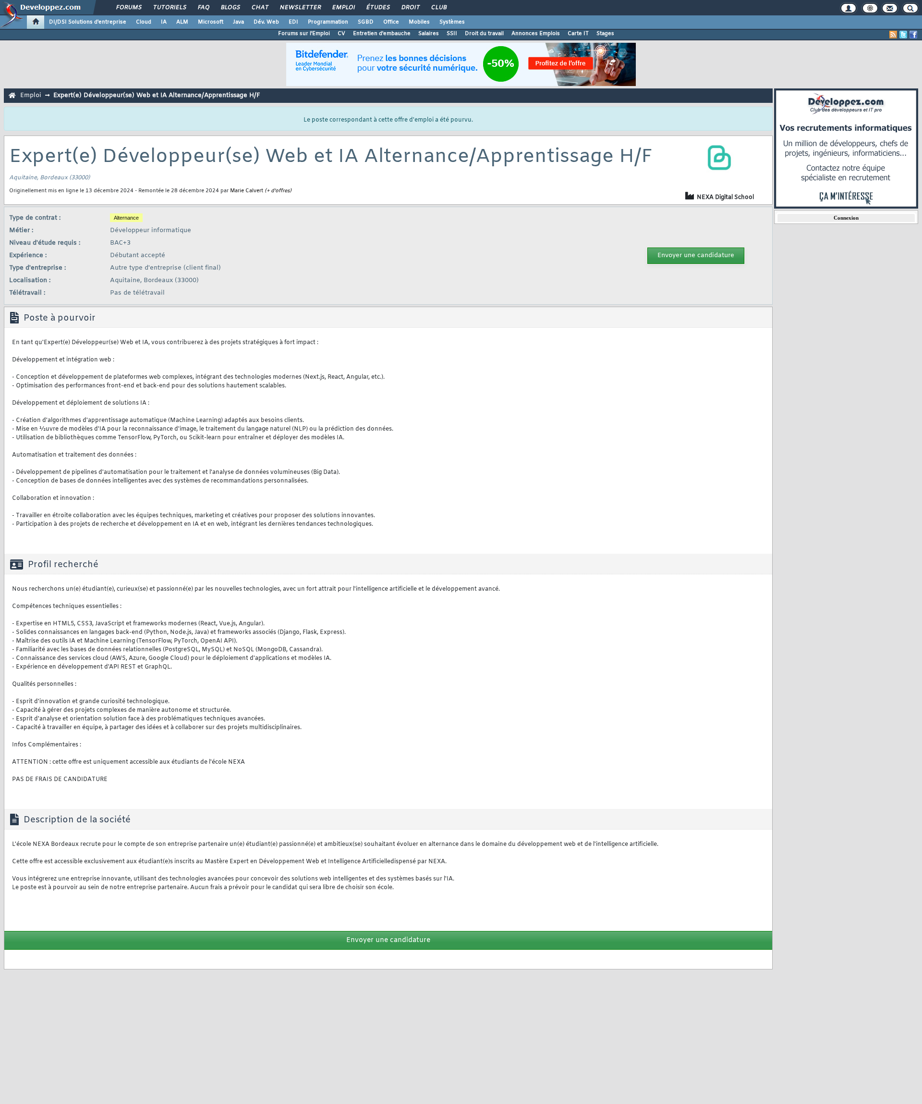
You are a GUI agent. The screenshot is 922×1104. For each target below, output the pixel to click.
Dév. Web (266, 22)
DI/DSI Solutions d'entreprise (87, 22)
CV (341, 33)
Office (391, 22)
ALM (182, 22)
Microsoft (210, 22)
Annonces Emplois (535, 33)
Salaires (428, 33)
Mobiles (419, 22)
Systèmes (452, 22)
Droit (410, 8)
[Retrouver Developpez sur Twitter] (903, 34)
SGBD (366, 22)
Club (438, 8)
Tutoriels (169, 8)
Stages (605, 33)
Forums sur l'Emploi (304, 33)
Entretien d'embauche (382, 33)
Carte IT (578, 33)
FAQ (203, 8)
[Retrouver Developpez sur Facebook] (913, 34)
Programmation (328, 22)
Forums (128, 8)
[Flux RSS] (893, 34)
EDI (293, 22)
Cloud (143, 22)
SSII (452, 33)
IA (164, 22)
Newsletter (300, 8)
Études (377, 8)
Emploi (343, 8)
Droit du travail (484, 33)
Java (238, 22)
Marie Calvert (246, 190)
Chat (259, 8)
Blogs (230, 8)
